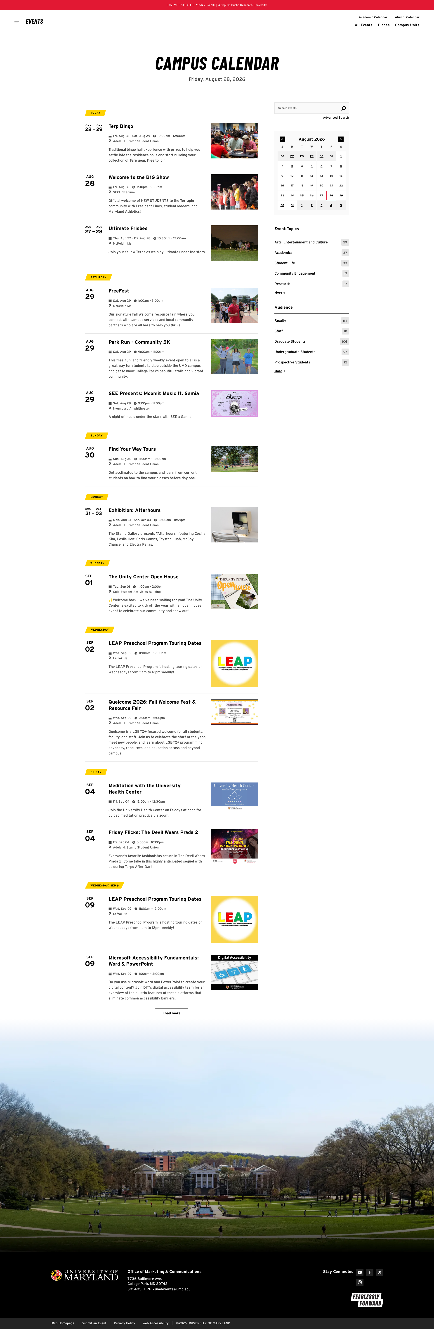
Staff (310, 332)
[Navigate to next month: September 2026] (341, 139)
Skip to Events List (328, 98)
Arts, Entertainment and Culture (310, 243)
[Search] (343, 108)
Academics (310, 253)
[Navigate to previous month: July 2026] (282, 139)
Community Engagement (310, 274)
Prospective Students (310, 363)
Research (310, 284)
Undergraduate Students (310, 352)
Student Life (310, 263)
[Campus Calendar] (34, 21)
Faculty (310, 321)
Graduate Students (310, 342)
